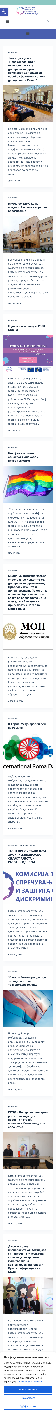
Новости (13, 52)
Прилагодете (28, 1397)
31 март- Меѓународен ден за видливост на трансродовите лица (27, 981)
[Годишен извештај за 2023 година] (28, 353)
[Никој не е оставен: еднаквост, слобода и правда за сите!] (28, 484)
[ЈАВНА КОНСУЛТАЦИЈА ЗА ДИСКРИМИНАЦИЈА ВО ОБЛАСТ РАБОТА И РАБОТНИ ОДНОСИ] (28, 885)
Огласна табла (27, 845)
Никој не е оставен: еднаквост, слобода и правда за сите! (23, 457)
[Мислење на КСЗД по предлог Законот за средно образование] (28, 234)
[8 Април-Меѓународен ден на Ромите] (28, 751)
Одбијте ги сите (28, 1406)
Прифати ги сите (28, 1389)
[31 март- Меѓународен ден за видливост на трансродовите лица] (28, 1008)
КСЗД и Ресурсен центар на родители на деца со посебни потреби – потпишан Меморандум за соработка (28, 1120)
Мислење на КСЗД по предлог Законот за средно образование (27, 207)
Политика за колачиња (30, 1381)
